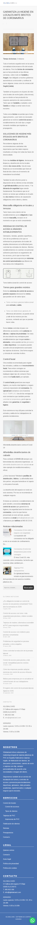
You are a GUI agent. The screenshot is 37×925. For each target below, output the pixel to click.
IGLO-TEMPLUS (9, 394)
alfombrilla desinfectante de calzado (16, 464)
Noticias (6, 828)
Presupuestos (8, 833)
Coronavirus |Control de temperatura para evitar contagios (22, 551)
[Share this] (4, 24)
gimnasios (30, 342)
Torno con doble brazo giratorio (17, 311)
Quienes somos (8, 850)
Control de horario (9, 803)
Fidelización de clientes (11, 824)
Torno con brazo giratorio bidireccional (19, 302)
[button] (32, 920)
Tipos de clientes (11, 811)
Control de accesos (12, 807)
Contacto (6, 837)
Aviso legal (7, 859)
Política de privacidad (11, 863)
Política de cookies (10, 868)
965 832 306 (9, 889)
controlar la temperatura (12, 399)
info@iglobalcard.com (26, 518)
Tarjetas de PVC (9, 815)
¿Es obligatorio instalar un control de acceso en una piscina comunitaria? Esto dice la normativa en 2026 (17, 604)
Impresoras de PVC (12, 819)
